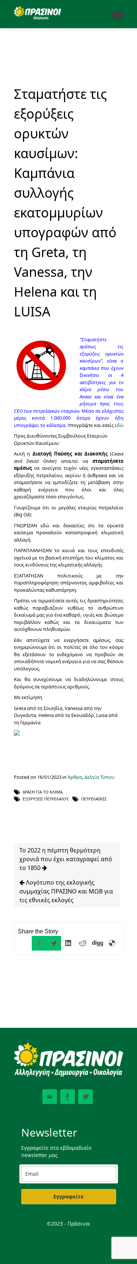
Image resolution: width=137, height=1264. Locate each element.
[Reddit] (83, 943)
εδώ (119, 425)
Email (49, 1096)
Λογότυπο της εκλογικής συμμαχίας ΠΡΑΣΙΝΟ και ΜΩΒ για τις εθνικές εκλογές (66, 891)
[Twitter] (53, 943)
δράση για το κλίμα (42, 792)
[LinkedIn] (68, 943)
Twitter (85, 1096)
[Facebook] (39, 943)
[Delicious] (112, 943)
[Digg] (97, 943)
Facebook (67, 1096)
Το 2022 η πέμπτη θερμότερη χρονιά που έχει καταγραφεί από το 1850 (65, 859)
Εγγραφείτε (68, 1196)
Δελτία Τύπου (99, 777)
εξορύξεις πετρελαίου (45, 799)
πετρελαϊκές (94, 799)
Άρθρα (75, 777)
